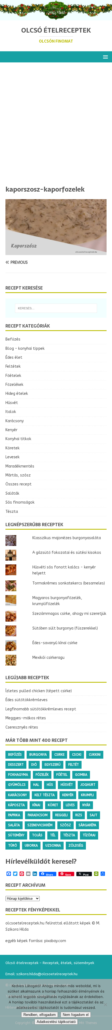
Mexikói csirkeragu (48, 657)
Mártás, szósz (18, 475)
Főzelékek (14, 384)
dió (34, 765)
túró (12, 845)
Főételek (13, 375)
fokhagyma (18, 775)
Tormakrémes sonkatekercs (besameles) (68, 583)
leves (70, 805)
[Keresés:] (56, 308)
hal (36, 785)
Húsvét (11, 402)
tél (52, 835)
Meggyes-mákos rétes (25, 718)
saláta (14, 825)
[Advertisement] (56, 126)
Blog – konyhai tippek (25, 348)
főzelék (42, 775)
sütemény (16, 835)
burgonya (38, 754)
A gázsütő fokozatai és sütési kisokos (66, 552)
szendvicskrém (39, 825)
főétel (61, 775)
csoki (76, 754)
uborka (31, 845)
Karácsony (14, 421)
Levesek (12, 457)
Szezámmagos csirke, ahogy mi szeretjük (69, 613)
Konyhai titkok (18, 439)
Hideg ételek (16, 393)
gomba (81, 775)
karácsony (17, 795)
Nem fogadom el (76, 1015)
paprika (14, 815)
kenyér (67, 795)
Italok (10, 411)
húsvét (67, 785)
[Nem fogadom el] (105, 1004)
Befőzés (12, 339)
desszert (16, 765)
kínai (36, 805)
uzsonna (53, 845)
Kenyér (11, 430)
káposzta (16, 805)
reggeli (61, 815)
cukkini (95, 754)
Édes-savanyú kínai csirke (54, 643)
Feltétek (13, 366)
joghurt (87, 785)
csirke (59, 754)
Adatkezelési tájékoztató (56, 1022)
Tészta (11, 511)
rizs (78, 815)
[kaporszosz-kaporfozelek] (56, 252)
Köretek (12, 448)
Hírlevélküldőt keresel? (41, 861)
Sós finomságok (20, 502)
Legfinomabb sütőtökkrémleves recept (40, 709)
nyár (86, 805)
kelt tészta (45, 795)
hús (50, 785)
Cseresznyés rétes (21, 727)
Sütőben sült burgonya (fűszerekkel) (65, 628)
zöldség (76, 845)
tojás (37, 835)
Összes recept (18, 484)
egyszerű (53, 765)
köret (53, 805)
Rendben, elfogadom (39, 1015)
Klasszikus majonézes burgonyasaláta (66, 538)
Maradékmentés (19, 466)
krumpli (87, 795)
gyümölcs (17, 785)
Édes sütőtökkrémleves (26, 700)
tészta (69, 835)
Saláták (12, 493)
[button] (104, 57)
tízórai (89, 835)
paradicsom (38, 815)
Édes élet (13, 357)
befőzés (15, 754)
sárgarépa (87, 825)
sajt (93, 815)
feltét (73, 765)
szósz (65, 825)
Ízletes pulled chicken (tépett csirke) (38, 691)
